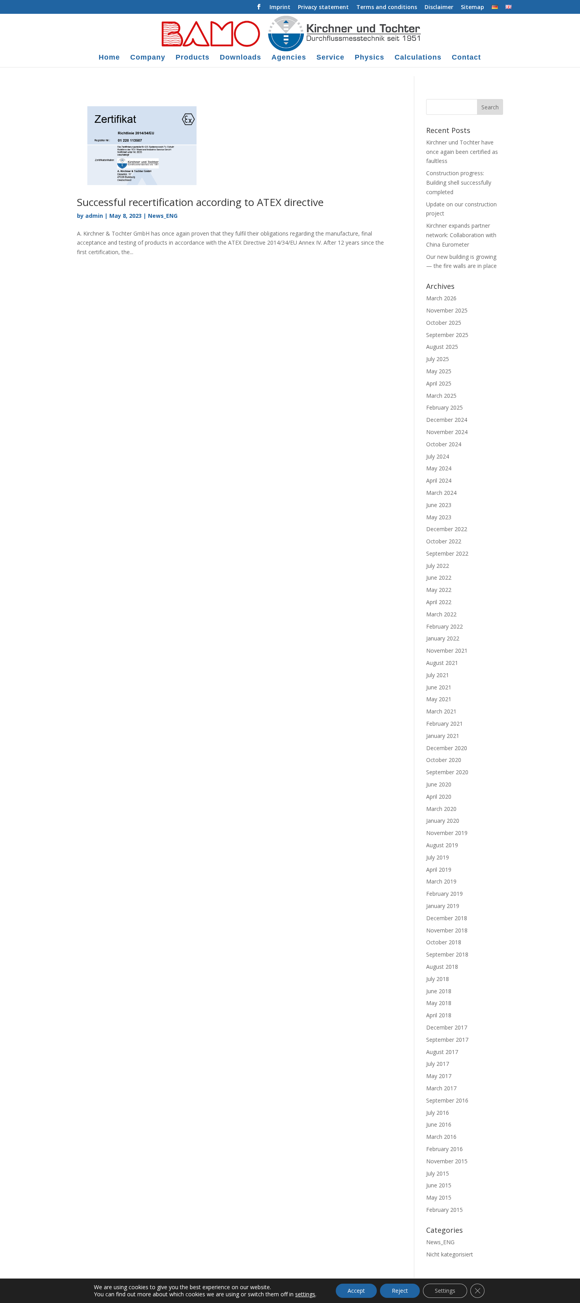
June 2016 (438, 1124)
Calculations (418, 57)
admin (94, 215)
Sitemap (472, 7)
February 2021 (444, 723)
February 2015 (444, 1209)
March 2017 (441, 1088)
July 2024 (437, 456)
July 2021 (437, 675)
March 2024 (441, 492)
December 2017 (446, 1027)
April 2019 (438, 869)
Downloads (240, 57)
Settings (445, 1290)
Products (193, 57)
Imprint (279, 7)
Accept (356, 1290)
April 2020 (438, 796)
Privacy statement (323, 7)
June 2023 (438, 505)
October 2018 (443, 942)
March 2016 (441, 1136)
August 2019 (442, 845)
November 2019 (447, 833)
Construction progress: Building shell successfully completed (458, 182)
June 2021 (438, 687)
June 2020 (438, 784)
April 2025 (438, 383)
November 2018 (447, 930)
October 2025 (443, 322)
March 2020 (441, 809)
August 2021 (442, 662)
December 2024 (446, 419)
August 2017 (442, 1052)
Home (109, 57)
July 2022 (437, 565)
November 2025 (447, 310)
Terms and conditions (386, 7)
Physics (369, 57)
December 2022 (446, 529)
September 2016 (447, 1100)
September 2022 (447, 553)
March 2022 (441, 614)
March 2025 (441, 395)
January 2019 (442, 906)
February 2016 (444, 1149)
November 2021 (447, 650)
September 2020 (447, 772)
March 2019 (441, 881)
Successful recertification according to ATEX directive (200, 202)
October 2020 (443, 760)
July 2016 (437, 1112)
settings (305, 1294)
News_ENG (163, 215)
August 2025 (442, 346)
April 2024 (438, 480)
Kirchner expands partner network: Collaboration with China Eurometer (461, 235)
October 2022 (443, 541)
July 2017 (437, 1063)
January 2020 (442, 820)
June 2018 (438, 991)
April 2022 (438, 602)
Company (147, 57)
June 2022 (438, 577)
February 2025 (444, 407)
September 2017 (447, 1039)
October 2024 (443, 444)
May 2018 (438, 1003)
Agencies (288, 57)
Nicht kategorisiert (449, 1254)
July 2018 (437, 979)
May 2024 (438, 468)
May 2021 (438, 699)
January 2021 (442, 735)
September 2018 (447, 954)
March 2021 (441, 711)
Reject (400, 1290)
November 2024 (447, 432)
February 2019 (444, 893)
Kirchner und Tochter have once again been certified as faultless (462, 152)
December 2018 (446, 918)
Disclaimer (439, 7)
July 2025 (437, 359)
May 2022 (438, 589)
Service (330, 57)
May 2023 (438, 517)
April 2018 (438, 1015)
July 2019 (437, 857)
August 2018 (442, 966)
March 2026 (441, 298)
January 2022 (442, 638)
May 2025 (438, 371)
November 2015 (447, 1161)
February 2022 (444, 626)
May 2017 (438, 1076)
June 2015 (438, 1185)
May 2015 (438, 1197)
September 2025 (447, 335)
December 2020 (446, 748)
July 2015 (437, 1173)
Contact (466, 57)
